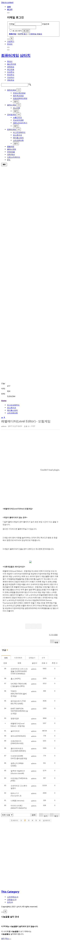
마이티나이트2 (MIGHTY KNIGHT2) (19, 806)
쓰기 (45, 816)
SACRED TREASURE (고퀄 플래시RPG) (19, 684)
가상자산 (10, 77)
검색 (33, 815)
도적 (43, 658)
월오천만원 (11, 64)
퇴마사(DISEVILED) (18, 736)
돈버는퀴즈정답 (19, 93)
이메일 (11, 24)
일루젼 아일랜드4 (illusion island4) (18, 772)
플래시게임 (11, 149)
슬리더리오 (15, 731)
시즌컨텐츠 (18, 658)
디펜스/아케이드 (13, 157)
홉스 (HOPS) (16, 678)
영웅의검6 (15, 718)
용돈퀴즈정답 (18, 95)
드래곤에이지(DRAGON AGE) (17, 742)
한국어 (9, 44)
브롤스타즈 (17, 117)
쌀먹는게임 (11, 105)
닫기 (16, 101)
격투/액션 (11, 154)
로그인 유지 (17, 30)
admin (3, 426)
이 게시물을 (53, 634)
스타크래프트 (18, 140)
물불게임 (10, 146)
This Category (10, 891)
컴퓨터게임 (10, 55)
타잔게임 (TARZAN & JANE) (19, 779)
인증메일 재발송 (35, 34)
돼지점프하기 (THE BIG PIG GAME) (18, 702)
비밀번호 (45, 24)
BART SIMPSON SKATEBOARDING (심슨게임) (19, 711)
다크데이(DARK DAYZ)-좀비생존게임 (19, 757)
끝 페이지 (46, 820)
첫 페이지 (14, 820)
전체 (6, 658)
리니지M (16, 108)
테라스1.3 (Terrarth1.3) (16, 794)
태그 (56, 816)
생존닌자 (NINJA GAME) (17, 764)
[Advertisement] (30, 198)
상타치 (25, 55)
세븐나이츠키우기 (20, 122)
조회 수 (44, 663)
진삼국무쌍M (18, 120)
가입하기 (10, 41)
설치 (3, 938)
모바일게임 (11, 114)
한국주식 (10, 74)
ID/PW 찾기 (22, 34)
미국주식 (10, 72)
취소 (7, 938)
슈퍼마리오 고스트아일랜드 (19, 786)
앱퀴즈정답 (11, 90)
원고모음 (10, 69)
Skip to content (7, 2)
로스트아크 (17, 135)
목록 (56, 642)
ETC (8, 159)
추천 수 (55, 663)
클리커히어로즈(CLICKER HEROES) (18, 749)
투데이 (9, 61)
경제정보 (10, 66)
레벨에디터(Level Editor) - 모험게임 (25, 421)
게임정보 (10, 80)
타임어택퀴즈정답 (20, 98)
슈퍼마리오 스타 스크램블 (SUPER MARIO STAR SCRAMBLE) (19, 671)
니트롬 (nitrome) (17, 800)
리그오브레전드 (19, 132)
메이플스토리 (18, 137)
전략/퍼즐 (11, 152)
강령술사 (32, 658)
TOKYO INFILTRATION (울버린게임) (19, 693)
